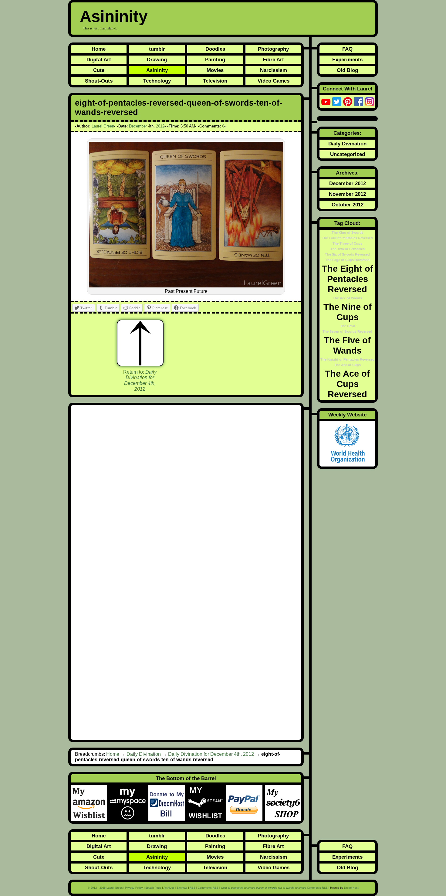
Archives (169, 887)
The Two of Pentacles (347, 249)
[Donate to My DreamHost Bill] (167, 803)
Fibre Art (273, 59)
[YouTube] (325, 101)
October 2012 (347, 205)
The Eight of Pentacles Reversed (347, 278)
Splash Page (153, 887)
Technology (157, 81)
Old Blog (347, 70)
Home (99, 49)
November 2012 (347, 194)
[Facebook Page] (358, 101)
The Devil (347, 326)
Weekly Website (347, 415)
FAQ (347, 49)
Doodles (215, 49)
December (138, 126)
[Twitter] (336, 101)
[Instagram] (369, 101)
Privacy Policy (134, 887)
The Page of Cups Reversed (347, 260)
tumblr (157, 49)
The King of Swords (347, 232)
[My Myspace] (129, 803)
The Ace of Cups (347, 365)
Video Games (273, 81)
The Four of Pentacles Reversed (347, 238)
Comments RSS (208, 887)
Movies (215, 70)
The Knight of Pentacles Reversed (347, 359)
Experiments (347, 59)
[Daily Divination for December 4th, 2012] (140, 343)
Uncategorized (347, 154)
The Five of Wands (347, 345)
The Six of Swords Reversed (347, 254)
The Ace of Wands (347, 298)
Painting (215, 59)
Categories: (347, 133)
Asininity (113, 16)
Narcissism (273, 70)
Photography (273, 49)
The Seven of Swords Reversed (347, 331)
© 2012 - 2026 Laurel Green (105, 887)
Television (215, 81)
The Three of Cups (347, 243)
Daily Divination (144, 754)
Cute (98, 70)
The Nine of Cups (347, 312)
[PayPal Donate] (245, 803)
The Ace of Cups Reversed (347, 383)
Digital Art (98, 59)
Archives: (347, 173)
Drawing (157, 59)
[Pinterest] (347, 101)
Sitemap (182, 887)
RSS (192, 887)
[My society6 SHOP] (283, 803)
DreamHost (351, 887)
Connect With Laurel (347, 89)
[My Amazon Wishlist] (90, 803)
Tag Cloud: (347, 223)
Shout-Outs (99, 81)
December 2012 (347, 183)
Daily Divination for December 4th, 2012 (211, 754)
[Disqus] (186, 491)
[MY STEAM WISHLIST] (206, 803)
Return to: (140, 380)
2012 (160, 126)
